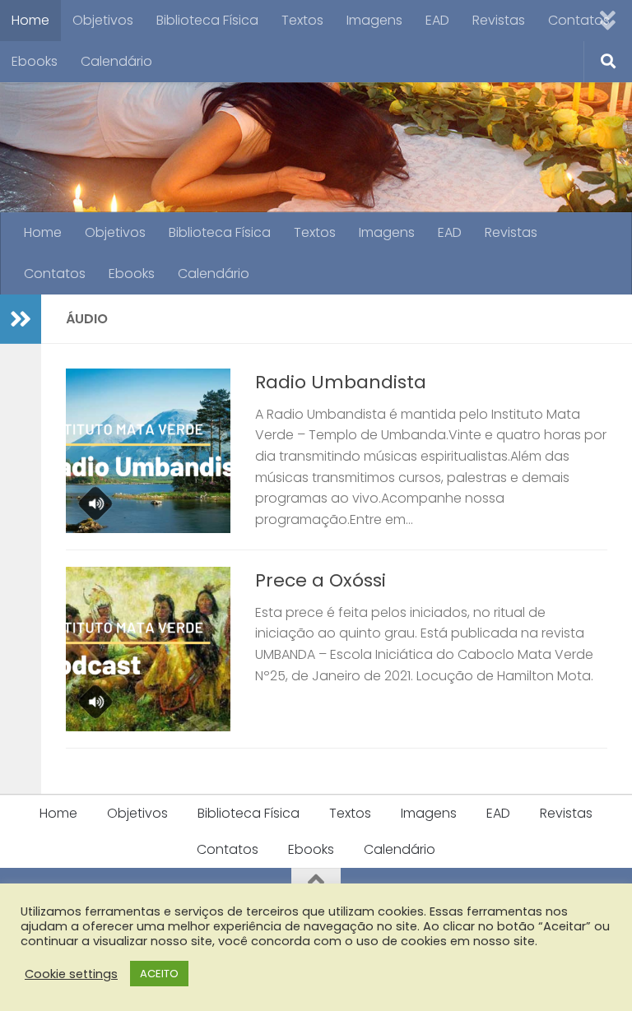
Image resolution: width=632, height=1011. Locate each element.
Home (30, 20)
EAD (437, 20)
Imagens (374, 20)
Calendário (116, 61)
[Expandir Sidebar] (20, 319)
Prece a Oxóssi (320, 580)
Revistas (498, 20)
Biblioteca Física (207, 20)
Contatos (579, 20)
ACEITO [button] (159, 973)
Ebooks (35, 61)
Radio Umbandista (340, 382)
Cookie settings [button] (71, 974)
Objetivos (102, 20)
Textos (302, 20)
